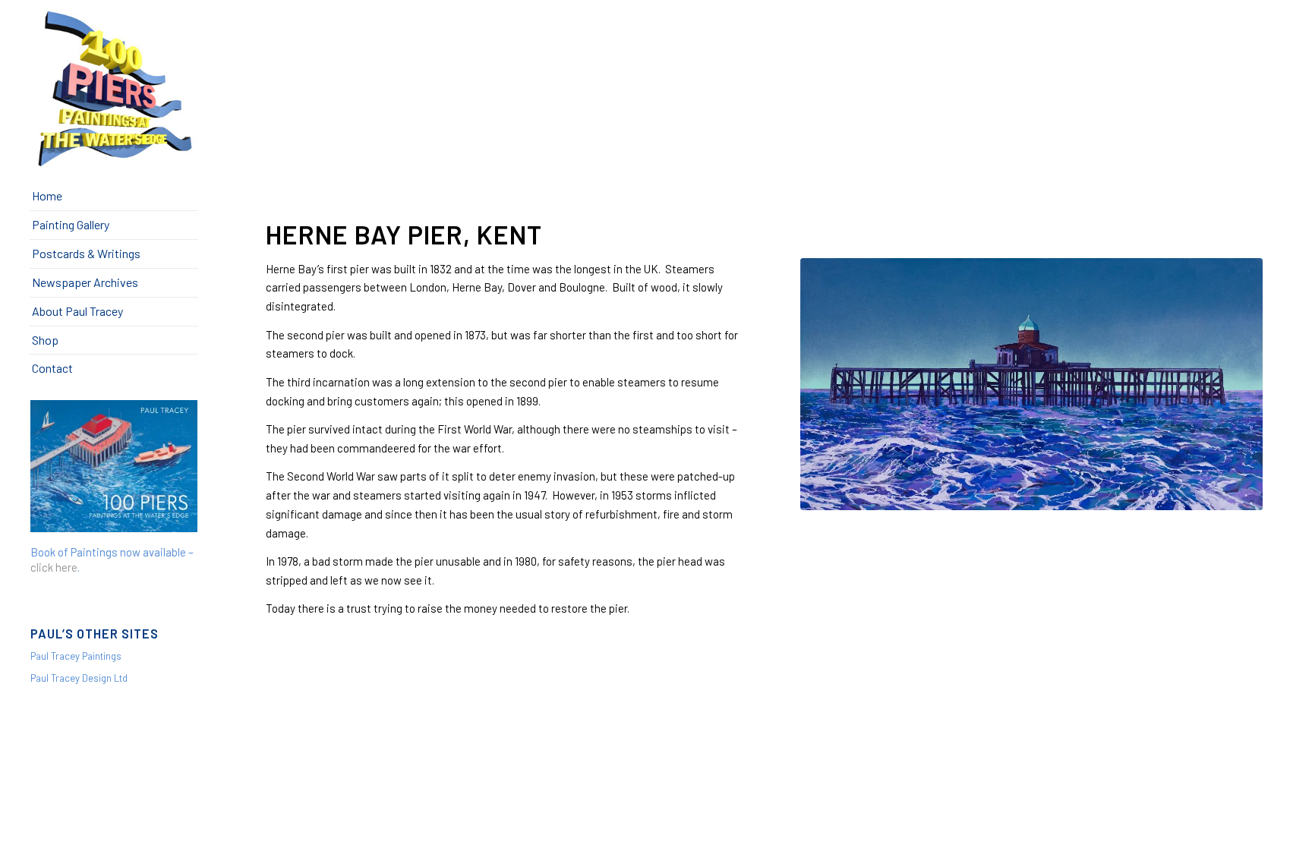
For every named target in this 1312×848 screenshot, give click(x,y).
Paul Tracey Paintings (75, 656)
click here (53, 567)
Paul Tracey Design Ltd (79, 678)
